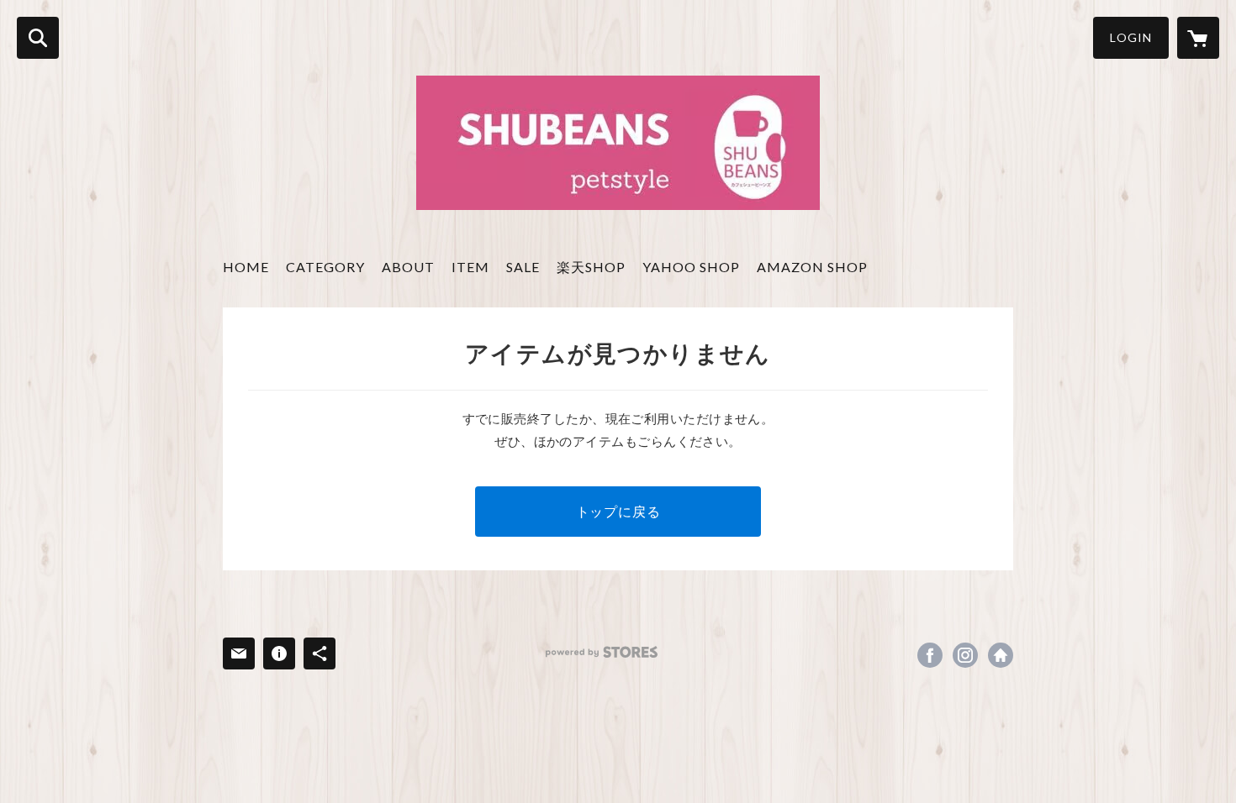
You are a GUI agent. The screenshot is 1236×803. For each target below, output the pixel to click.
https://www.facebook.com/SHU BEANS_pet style (930, 655)
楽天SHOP (591, 267)
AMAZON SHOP (812, 267)
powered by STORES (601, 652)
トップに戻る (618, 511)
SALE (523, 267)
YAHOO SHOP (691, 267)
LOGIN (1131, 37)
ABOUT (408, 267)
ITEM (470, 267)
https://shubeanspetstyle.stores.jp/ (1000, 655)
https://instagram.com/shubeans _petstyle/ (965, 655)
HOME (246, 267)
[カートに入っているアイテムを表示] (1198, 38)
